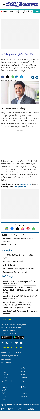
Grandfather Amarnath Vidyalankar (23, 238)
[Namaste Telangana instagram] (7, 342)
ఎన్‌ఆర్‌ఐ (4, 377)
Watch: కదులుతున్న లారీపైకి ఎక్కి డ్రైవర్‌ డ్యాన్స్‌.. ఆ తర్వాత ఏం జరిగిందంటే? (19, 282)
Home (2, 15)
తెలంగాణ (6, 11)
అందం (23, 371)
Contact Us (10, 409)
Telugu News (20, 187)
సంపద (4, 393)
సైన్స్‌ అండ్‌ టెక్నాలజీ (8, 380)
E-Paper (36, 11)
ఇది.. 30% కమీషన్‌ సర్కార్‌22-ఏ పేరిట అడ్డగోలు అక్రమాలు (18, 256)
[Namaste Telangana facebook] (2, 342)
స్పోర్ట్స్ (17, 11)
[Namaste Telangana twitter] (11, 342)
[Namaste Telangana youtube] (16, 342)
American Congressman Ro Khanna (18, 235)
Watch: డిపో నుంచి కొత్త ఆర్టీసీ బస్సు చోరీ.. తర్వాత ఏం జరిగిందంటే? (20, 312)
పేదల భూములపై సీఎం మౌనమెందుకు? (15, 272)
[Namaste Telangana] (1, 11)
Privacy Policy (19, 409)
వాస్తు (22, 380)
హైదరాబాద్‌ (5, 374)
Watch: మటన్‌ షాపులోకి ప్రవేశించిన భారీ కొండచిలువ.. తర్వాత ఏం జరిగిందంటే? (20, 297)
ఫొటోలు (4, 387)
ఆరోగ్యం (23, 368)
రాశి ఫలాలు (25, 377)
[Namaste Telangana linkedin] (21, 342)
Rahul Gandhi (6, 241)
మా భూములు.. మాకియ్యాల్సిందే (13, 261)
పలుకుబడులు (25, 393)
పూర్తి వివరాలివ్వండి (9, 265)
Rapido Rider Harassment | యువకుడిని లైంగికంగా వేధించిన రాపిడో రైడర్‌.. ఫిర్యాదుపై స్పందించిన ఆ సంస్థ (20, 290)
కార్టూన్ (23, 11)
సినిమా (12, 11)
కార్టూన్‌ (4, 390)
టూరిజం (4, 396)
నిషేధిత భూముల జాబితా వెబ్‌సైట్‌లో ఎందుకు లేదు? (19, 268)
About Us (3, 409)
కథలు (23, 390)
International (8, 15)
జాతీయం (29, 11)
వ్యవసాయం (5, 399)
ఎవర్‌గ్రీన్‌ (24, 396)
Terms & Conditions (30, 409)
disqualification (7, 238)
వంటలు (23, 374)
